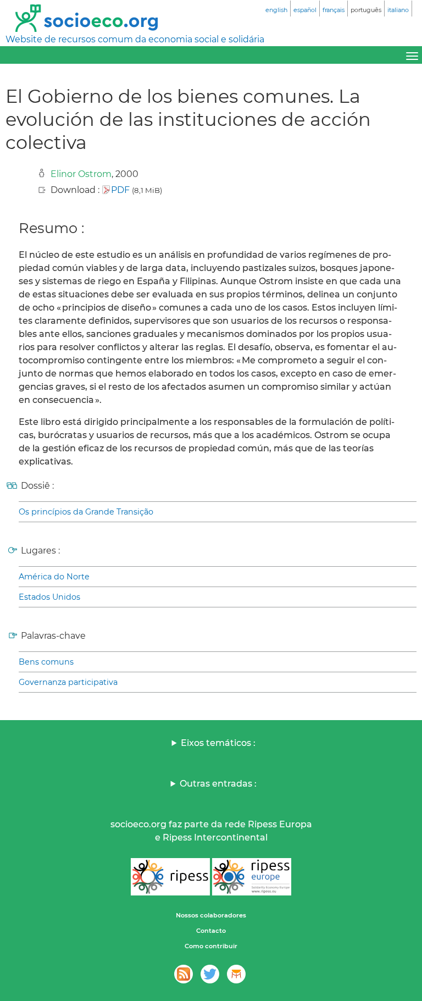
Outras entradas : (218, 783)
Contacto (211, 930)
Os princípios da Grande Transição (86, 512)
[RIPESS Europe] (251, 876)
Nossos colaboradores (211, 915)
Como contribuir (211, 946)
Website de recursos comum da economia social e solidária (134, 39)
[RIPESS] (170, 876)
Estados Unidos (49, 597)
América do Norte (54, 577)
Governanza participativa (68, 682)
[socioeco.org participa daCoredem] (236, 974)
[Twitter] (210, 974)
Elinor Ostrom (81, 174)
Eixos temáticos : (218, 743)
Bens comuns (46, 662)
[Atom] (183, 974)
